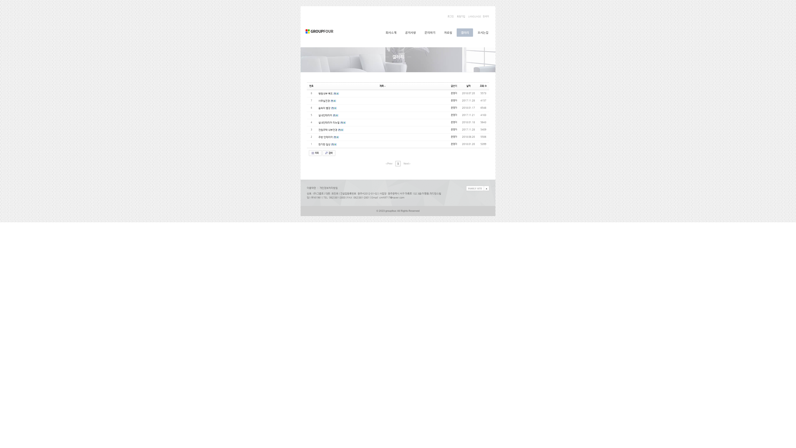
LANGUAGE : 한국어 (478, 16)
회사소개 (391, 32)
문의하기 (430, 32)
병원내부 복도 (325, 93)
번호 (311, 86)
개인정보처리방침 (328, 187)
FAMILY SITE (475, 188)
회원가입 (461, 16)
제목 (382, 86)
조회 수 (483, 86)
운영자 (454, 93)
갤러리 (465, 32)
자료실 (448, 32)
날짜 (468, 86)
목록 (316, 153)
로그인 (451, 16)
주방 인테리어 (325, 137)
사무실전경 (324, 100)
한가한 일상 (324, 144)
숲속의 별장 (324, 108)
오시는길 (483, 32)
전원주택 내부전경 (328, 129)
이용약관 (311, 187)
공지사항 (410, 32)
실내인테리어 (325, 115)
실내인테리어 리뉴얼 (329, 122)
